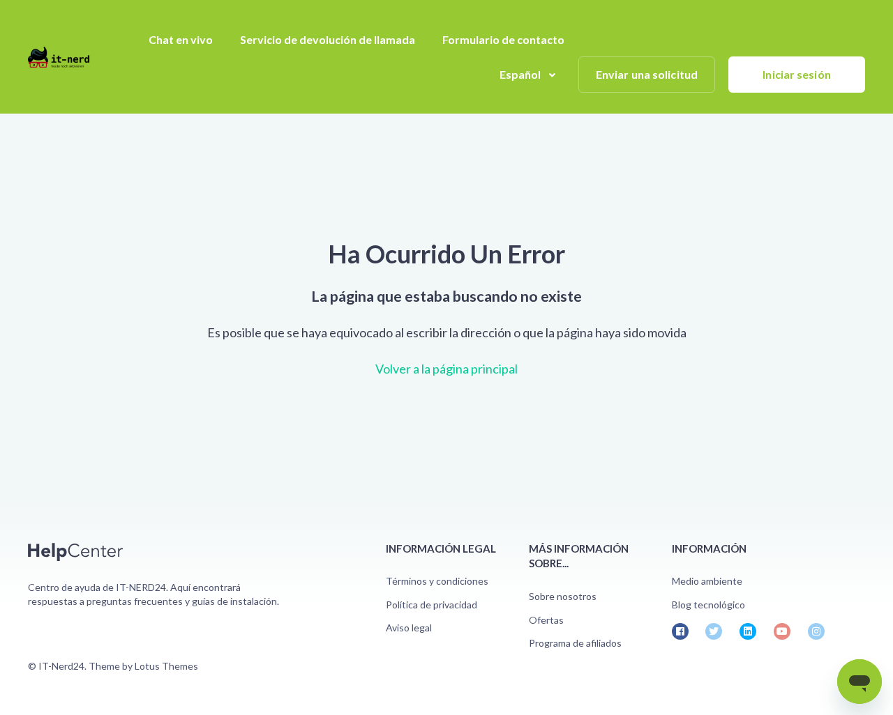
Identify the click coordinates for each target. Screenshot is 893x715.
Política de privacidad (431, 604)
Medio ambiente (707, 581)
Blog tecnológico (708, 604)
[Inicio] (64, 57)
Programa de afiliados (575, 643)
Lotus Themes (166, 666)
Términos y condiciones (437, 581)
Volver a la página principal (446, 368)
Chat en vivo (181, 39)
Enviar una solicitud (647, 74)
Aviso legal (409, 627)
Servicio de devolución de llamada (327, 39)
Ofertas (546, 620)
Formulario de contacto (503, 39)
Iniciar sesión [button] (796, 74)
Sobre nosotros (562, 596)
